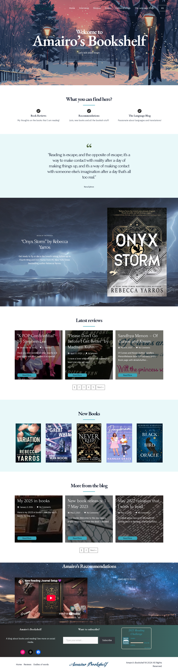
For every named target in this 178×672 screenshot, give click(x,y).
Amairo (132, 638)
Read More (27, 375)
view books (147, 648)
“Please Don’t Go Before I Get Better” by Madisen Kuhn (88, 341)
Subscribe (107, 640)
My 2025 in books (33, 500)
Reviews (97, 8)
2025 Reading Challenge (136, 632)
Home (72, 8)
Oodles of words (123, 8)
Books (108, 8)
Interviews (84, 8)
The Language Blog (144, 8)
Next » (100, 387)
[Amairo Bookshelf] (33, 8)
